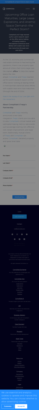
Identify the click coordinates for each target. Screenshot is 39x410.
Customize (7, 406)
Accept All (21, 406)
